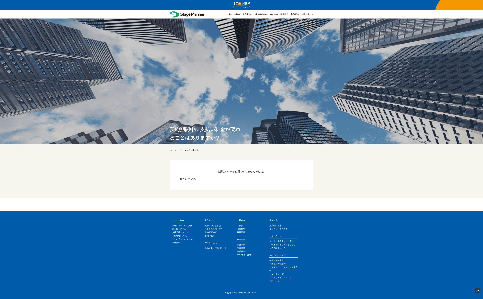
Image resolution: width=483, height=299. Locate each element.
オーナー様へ (234, 14)
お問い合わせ (307, 14)
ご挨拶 (240, 225)
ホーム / (175, 149)
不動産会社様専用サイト (216, 248)
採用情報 (241, 232)
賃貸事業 (241, 251)
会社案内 (274, 14)
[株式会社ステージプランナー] (187, 16)
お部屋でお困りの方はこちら (282, 244)
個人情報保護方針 (277, 260)
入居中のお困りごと (214, 228)
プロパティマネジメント (183, 239)
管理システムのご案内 (182, 225)
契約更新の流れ (212, 232)
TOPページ (274, 280)
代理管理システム (180, 232)
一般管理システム (180, 235)
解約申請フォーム (277, 248)
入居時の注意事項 (213, 225)
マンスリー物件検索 (278, 228)
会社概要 (241, 228)
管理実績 (176, 242)
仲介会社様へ (261, 14)
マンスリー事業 (244, 254)
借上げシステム (179, 228)
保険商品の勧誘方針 (278, 263)
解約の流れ (210, 235)
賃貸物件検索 (275, 225)
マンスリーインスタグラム (281, 277)
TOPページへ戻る (188, 179)
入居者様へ (248, 14)
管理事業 (241, 248)
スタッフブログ (276, 274)
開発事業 (241, 244)
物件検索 (295, 14)
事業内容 (284, 14)
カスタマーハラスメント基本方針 (283, 269)
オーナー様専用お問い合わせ (282, 241)
